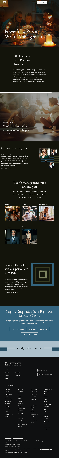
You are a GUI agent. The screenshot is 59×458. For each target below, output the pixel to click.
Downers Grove (21, 408)
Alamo (6, 396)
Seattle (45, 429)
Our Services (7, 375)
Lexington (20, 426)
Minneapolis (33, 396)
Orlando (19, 396)
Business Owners (43, 204)
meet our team (6, 168)
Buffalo (32, 422)
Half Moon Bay (8, 399)
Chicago (19, 406)
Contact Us (17, 372)
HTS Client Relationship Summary (12, 446)
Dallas (45, 414)
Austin (45, 411)
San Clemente (8, 401)
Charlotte (46, 393)
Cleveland (46, 401)
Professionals (8, 227)
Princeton (33, 409)
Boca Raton (20, 391)
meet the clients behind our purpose (29, 197)
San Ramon (7, 403)
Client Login (17, 375)
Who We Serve (8, 370)
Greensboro (46, 396)
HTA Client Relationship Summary (13, 444)
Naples (19, 393)
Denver (6, 411)
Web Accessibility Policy (18, 438)
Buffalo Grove (21, 403)
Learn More (7, 133)
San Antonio (46, 418)
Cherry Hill (33, 407)
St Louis (32, 402)
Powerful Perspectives (17, 329)
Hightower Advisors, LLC (46, 449)
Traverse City (34, 391)
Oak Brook (20, 410)
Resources (17, 370)
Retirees (24, 227)
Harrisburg (46, 406)
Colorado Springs (9, 409)
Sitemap (6, 378)
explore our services (11, 292)
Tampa (19, 398)
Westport (7, 416)
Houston (46, 416)
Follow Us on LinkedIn (29, 334)
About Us (7, 372)
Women (24, 204)
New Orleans (21, 421)
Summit (32, 411)
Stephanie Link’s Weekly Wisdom (38, 329)
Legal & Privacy (8, 438)
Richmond (46, 424)
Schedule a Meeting (41, 3)
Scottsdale (7, 391)
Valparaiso (20, 415)
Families (7, 204)
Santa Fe (32, 417)
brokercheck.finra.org (25, 450)
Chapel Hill (46, 391)
